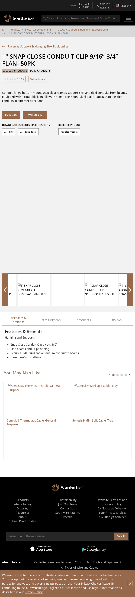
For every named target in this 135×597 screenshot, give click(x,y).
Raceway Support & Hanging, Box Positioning (83, 29)
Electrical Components (38, 29)
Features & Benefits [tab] (18, 320)
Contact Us (11, 115)
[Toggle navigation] (128, 18)
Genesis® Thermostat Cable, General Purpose (31, 422)
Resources (23, 513)
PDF (11, 131)
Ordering (22, 508)
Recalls (67, 517)
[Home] (3, 29)
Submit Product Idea (22, 521)
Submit (121, 536)
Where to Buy (22, 504)
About (22, 517)
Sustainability (67, 500)
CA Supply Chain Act (112, 517)
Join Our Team (67, 504)
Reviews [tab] (116, 320)
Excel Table (30, 131)
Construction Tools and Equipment (98, 562)
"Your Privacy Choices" (88, 584)
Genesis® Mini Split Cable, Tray (92, 420)
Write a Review (37, 78)
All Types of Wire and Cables (79, 567)
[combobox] (80, 18)
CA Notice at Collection (113, 508)
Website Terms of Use (112, 500)
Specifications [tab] (51, 320)
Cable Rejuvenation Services (52, 562)
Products (15, 29)
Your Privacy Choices (112, 513)
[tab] (113, 375)
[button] (35, 114)
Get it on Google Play (94, 548)
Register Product (69, 131)
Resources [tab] (84, 320)
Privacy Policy (34, 592)
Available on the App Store (41, 548)
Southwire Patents (67, 513)
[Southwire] (19, 18)
